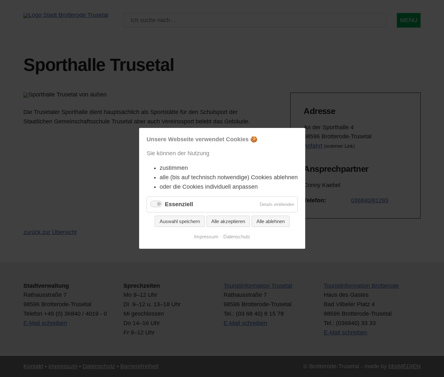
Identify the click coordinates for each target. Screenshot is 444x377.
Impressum (206, 237)
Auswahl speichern (180, 221)
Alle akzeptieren (228, 221)
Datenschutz (236, 237)
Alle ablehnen (270, 221)
